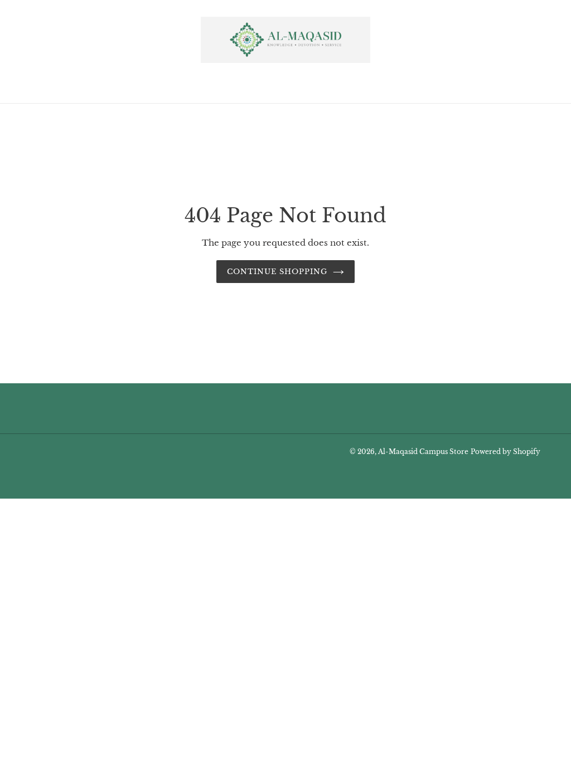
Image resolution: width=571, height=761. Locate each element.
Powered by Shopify (505, 451)
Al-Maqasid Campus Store (423, 451)
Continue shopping (277, 271)
